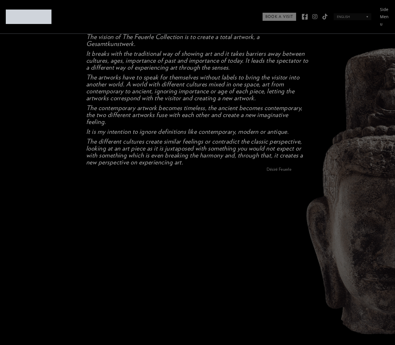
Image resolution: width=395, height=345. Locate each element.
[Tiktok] (325, 17)
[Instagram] (315, 17)
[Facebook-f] (305, 17)
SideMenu (384, 17)
